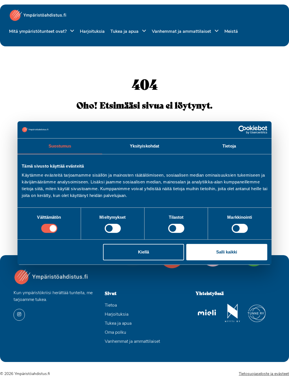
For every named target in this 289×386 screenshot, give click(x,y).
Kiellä (143, 252)
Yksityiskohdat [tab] (144, 146)
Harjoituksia (92, 31)
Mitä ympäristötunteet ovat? (38, 31)
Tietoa (111, 305)
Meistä (231, 31)
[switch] (113, 228)
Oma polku (115, 332)
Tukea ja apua (125, 31)
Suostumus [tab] (60, 146)
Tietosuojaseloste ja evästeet (264, 374)
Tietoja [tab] (229, 146)
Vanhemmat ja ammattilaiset (182, 31)
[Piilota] (71, 31)
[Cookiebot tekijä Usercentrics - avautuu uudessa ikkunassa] (242, 129)
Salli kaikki (226, 252)
